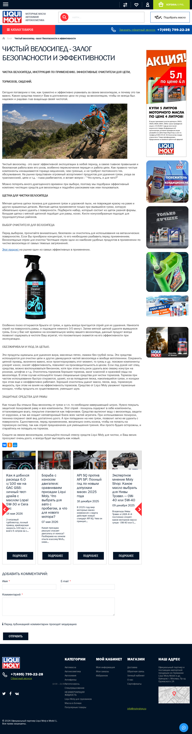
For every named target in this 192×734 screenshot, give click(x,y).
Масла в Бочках (73, 703)
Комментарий (12, 594)
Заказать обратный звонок (137, 30)
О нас (130, 679)
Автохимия (70, 675)
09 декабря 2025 (123, 505)
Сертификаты (134, 683)
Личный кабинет (136, 675)
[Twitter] (4, 694)
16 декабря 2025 (88, 501)
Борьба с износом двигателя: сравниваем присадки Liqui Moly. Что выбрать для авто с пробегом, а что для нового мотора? (54, 496)
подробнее (20, 556)
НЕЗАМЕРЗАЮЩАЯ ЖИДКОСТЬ (75, 693)
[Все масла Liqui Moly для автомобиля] (167, 247)
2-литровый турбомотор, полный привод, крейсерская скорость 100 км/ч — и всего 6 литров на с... (18, 525)
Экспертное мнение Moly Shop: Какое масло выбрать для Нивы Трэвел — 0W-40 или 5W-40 (124, 487)
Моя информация (105, 667)
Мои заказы (102, 671)
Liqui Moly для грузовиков (78, 699)
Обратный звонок (21, 678)
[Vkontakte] (17, 694)
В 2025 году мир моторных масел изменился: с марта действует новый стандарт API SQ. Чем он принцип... (89, 514)
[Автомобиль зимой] (167, 316)
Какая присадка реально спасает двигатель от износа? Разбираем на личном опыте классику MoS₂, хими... (53, 534)
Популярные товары (75, 707)
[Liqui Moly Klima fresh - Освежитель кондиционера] (167, 201)
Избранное (102, 675)
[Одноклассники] (10, 445)
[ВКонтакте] (4, 445)
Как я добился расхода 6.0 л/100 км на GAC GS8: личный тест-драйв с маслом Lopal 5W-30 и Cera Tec (17, 491)
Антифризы (70, 679)
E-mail (66, 581)
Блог (9, 38)
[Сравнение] (125, 5)
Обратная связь (135, 671)
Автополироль (72, 683)
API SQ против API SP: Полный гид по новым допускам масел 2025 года (89, 485)
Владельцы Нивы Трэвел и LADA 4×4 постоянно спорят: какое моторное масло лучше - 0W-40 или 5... (124, 517)
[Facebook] (10, 694)
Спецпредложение (74, 688)
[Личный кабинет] (147, 5)
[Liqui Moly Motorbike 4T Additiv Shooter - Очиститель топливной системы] (167, 356)
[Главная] (3, 38)
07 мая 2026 (50, 521)
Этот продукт (10, 249)
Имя (6, 581)
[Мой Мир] (15, 445)
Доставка (132, 667)
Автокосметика (73, 671)
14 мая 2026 (14, 513)
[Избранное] (136, 5)
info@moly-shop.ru (136, 708)
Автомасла (70, 667)
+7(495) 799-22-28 (173, 30)
